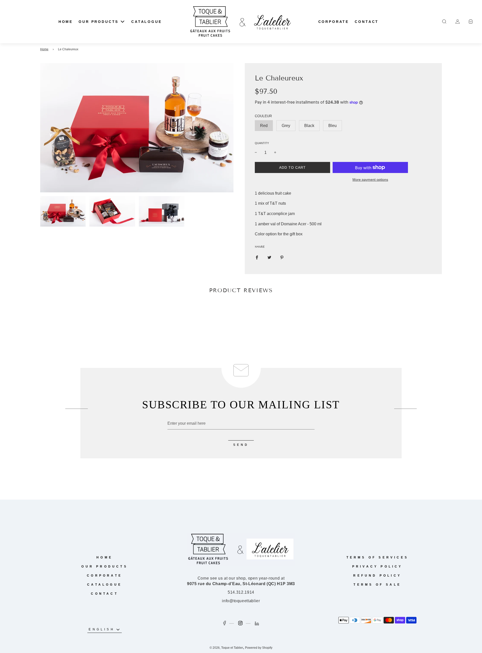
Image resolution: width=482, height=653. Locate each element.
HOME (65, 22)
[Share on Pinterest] (282, 257)
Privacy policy (377, 566)
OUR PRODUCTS (104, 566)
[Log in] (457, 21)
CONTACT (367, 22)
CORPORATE (333, 22)
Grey (286, 125)
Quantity (262, 143)
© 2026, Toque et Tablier (226, 647)
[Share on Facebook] (257, 257)
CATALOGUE (146, 22)
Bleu (332, 125)
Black (309, 125)
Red (264, 125)
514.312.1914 (241, 592)
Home (44, 49)
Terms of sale (377, 584)
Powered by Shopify (258, 647)
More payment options (370, 180)
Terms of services (377, 557)
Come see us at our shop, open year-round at (241, 581)
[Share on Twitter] (269, 257)
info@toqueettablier (241, 601)
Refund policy (377, 575)
